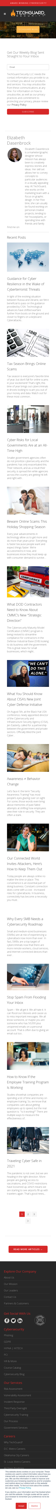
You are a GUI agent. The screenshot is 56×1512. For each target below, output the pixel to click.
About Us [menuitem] (9, 1277)
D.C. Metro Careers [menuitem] (14, 1448)
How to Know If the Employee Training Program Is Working (28, 1082)
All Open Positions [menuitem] (14, 1468)
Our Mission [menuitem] (10, 1284)
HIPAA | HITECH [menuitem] (13, 1348)
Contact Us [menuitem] (10, 1297)
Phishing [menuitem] (8, 1335)
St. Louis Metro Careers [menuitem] (17, 1461)
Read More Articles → (28, 1249)
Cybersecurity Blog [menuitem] (14, 1374)
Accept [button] (21, 1505)
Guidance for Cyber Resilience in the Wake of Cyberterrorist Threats (25, 284)
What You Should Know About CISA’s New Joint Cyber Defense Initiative (24, 699)
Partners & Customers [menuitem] (16, 1303)
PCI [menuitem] (6, 1354)
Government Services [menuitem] (16, 1427)
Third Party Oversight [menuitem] (15, 1408)
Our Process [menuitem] (11, 1421)
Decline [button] (34, 1505)
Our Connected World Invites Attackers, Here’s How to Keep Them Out (24, 863)
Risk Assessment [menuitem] (13, 1389)
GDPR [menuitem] (7, 1341)
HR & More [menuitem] (10, 1361)
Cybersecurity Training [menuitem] (16, 1414)
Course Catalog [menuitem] (12, 1367)
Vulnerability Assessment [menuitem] (17, 1395)
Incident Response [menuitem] (14, 1401)
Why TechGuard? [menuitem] (13, 1442)
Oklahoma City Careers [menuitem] (16, 1455)
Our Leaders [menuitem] (11, 1290)
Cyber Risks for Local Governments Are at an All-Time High (27, 445)
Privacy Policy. (25, 1487)
